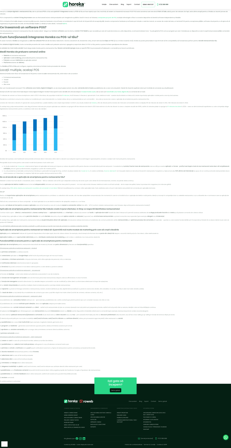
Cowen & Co (85, 171)
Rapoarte (93, 427)
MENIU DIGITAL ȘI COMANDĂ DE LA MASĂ (74, 427)
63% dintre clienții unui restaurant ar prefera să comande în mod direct (33, 188)
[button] (225, 437)
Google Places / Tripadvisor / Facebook (155, 427)
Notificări (93, 419)
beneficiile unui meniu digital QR (117, 92)
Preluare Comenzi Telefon (71, 420)
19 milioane (65, 95)
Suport (129, 4)
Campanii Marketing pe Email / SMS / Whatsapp (127, 421)
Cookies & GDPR (162, 444)
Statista (94, 103)
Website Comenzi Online (70, 412)
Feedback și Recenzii (122, 417)
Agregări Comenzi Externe (150, 424)
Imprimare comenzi (96, 422)
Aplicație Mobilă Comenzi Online (73, 417)
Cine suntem (113, 4)
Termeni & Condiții (149, 444)
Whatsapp (146, 429)
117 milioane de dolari (174, 106)
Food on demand (110, 171)
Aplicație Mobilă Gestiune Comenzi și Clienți (101, 413)
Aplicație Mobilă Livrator (98, 417)
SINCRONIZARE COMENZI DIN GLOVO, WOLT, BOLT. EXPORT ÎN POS (154, 413)
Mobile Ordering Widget (71, 415)
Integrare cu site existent (150, 419)
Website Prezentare (122, 412)
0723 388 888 (163, 4)
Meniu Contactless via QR (71, 425)
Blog (122, 4)
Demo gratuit (148, 4)
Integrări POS (147, 422)
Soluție (104, 4)
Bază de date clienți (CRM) (98, 424)
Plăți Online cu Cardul (149, 417)
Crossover (21, 166)
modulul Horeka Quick (88, 92)
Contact (137, 4)
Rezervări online (68, 422)
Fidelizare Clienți (121, 415)
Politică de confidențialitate (133, 444)
